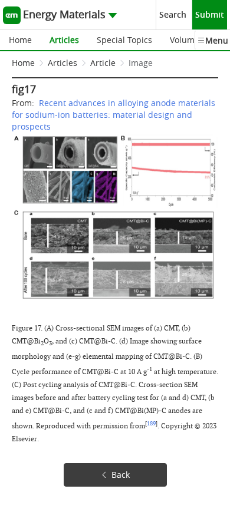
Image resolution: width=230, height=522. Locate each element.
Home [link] (23, 62)
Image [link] (141, 62)
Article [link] (103, 62)
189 (151, 423)
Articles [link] (62, 62)
